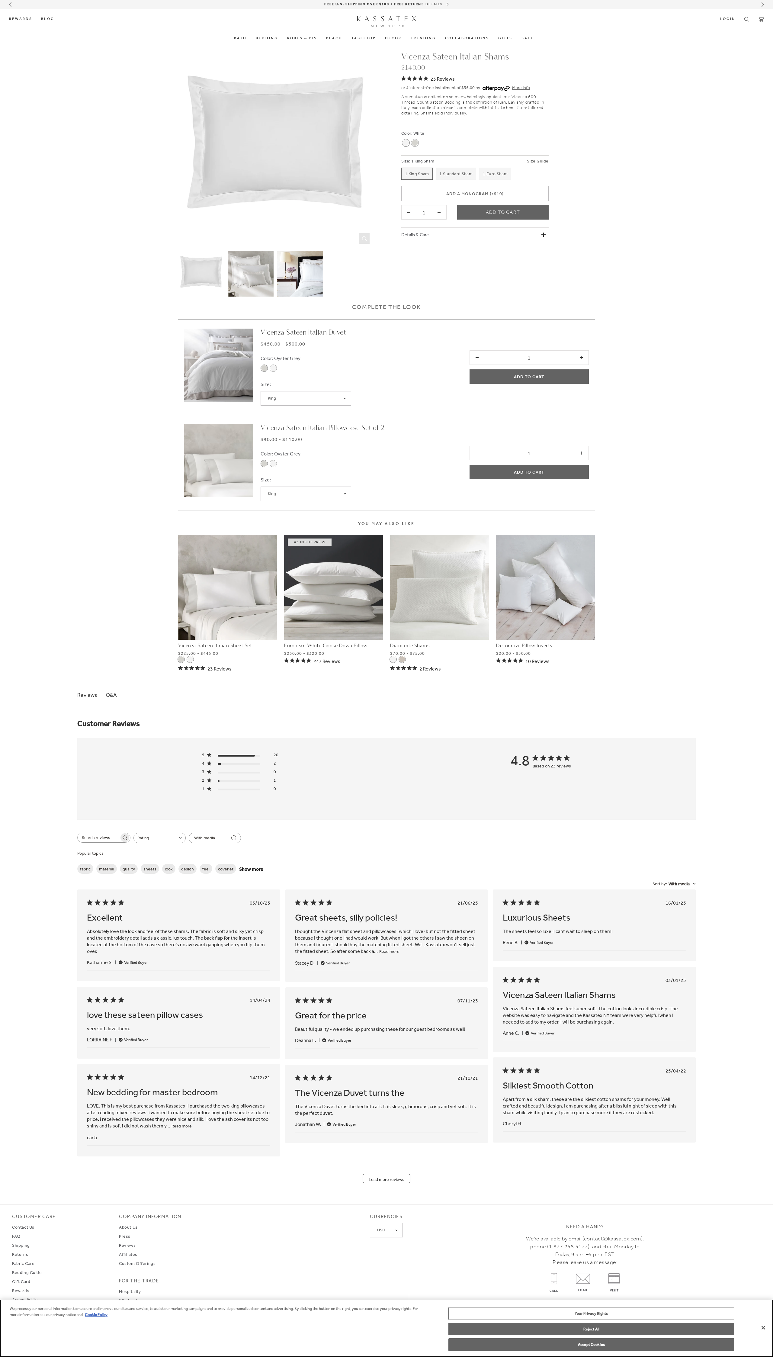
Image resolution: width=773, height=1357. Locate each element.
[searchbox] (98, 837)
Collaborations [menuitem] (467, 38)
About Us (128, 1227)
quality (129, 869)
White (418, 133)
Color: (406, 133)
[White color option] (406, 143)
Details (434, 4)
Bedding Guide (27, 1272)
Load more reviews (386, 1179)
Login (728, 19)
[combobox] (159, 838)
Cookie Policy (96, 1314)
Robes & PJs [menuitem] (302, 38)
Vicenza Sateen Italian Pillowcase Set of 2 (322, 428)
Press (124, 1236)
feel (206, 869)
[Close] (763, 1327)
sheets (149, 869)
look (169, 869)
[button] (746, 19)
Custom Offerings (137, 1263)
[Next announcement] (763, 4)
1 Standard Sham (456, 173)
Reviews (127, 1245)
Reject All (591, 1329)
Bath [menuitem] (240, 38)
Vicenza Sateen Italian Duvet (303, 332)
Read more (389, 951)
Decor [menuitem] (393, 38)
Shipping (21, 1245)
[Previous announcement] (10, 4)
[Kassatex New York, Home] (386, 21)
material (106, 869)
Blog (47, 19)
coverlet (225, 869)
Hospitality (130, 1291)
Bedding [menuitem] (267, 38)
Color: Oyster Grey (280, 358)
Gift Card (21, 1281)
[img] (428, 78)
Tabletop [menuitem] (363, 38)
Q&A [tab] (111, 694)
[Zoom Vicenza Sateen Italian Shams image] (275, 149)
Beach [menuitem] (334, 38)
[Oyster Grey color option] (415, 143)
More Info (521, 87)
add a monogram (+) (474, 193)
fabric (85, 869)
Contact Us (23, 1227)
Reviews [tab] (87, 694)
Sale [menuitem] (527, 38)
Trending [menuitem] (423, 38)
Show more (251, 869)
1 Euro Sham (495, 173)
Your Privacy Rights (591, 1313)
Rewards (20, 19)
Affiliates (128, 1254)
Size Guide (538, 161)
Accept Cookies (591, 1344)
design (187, 869)
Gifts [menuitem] (505, 38)
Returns (20, 1254)
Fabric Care (23, 1263)
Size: (405, 161)
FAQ (16, 1236)
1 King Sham (422, 161)
